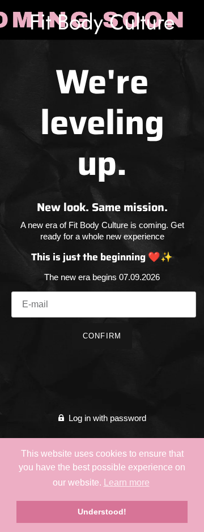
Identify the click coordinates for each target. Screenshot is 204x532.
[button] (126, 482)
